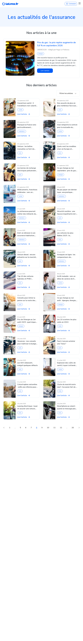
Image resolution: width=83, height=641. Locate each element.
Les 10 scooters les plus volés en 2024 (66, 320)
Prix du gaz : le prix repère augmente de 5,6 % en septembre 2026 (56, 44)
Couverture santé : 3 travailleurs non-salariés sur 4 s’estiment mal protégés (27, 104)
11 (54, 427)
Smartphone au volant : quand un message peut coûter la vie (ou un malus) (66, 407)
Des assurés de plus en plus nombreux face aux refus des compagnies (66, 104)
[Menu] (79, 3)
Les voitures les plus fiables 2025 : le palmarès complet (65, 234)
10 (48, 427)
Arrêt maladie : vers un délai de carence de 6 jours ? (66, 277)
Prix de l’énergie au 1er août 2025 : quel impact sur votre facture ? (27, 320)
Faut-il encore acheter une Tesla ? (66, 342)
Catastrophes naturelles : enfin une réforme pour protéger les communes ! (27, 385)
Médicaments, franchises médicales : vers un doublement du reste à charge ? (27, 191)
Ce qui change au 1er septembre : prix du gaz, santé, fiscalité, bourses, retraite (67, 169)
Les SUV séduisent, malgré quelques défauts (27, 364)
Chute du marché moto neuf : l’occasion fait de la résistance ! (67, 385)
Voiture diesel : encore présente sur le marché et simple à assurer (26, 255)
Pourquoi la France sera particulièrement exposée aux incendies (26, 126)
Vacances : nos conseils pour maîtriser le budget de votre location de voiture (27, 342)
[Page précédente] (4, 427)
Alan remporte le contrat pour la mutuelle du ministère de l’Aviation (67, 126)
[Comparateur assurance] (10, 3)
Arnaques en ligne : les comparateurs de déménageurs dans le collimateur (66, 255)
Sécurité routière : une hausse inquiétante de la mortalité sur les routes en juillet (67, 212)
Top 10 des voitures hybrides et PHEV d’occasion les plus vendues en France (25, 277)
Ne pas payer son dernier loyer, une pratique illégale (67, 191)
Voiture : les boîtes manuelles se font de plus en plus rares (25, 147)
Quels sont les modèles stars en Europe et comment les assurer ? (66, 147)
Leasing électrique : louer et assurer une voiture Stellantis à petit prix (27, 407)
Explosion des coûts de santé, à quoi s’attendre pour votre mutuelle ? (67, 364)
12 (61, 427)
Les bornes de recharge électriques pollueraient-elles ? (27, 169)
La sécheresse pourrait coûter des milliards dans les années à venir (27, 212)
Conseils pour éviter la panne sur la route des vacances (26, 299)
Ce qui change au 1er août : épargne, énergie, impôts (66, 299)
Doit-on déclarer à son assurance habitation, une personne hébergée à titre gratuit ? (27, 234)
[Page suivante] (79, 427)
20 (73, 427)
